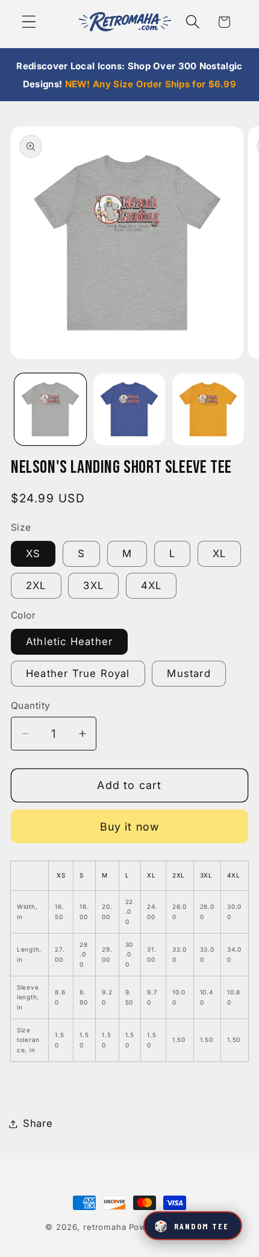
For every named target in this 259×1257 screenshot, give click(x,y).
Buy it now (130, 826)
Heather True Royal (78, 673)
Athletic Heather (69, 641)
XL (219, 553)
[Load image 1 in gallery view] (50, 409)
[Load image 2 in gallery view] (129, 409)
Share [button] (38, 1123)
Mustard (188, 673)
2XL (36, 585)
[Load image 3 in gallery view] (208, 409)
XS (33, 553)
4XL (151, 585)
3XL (93, 585)
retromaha (104, 1227)
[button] (29, 22)
